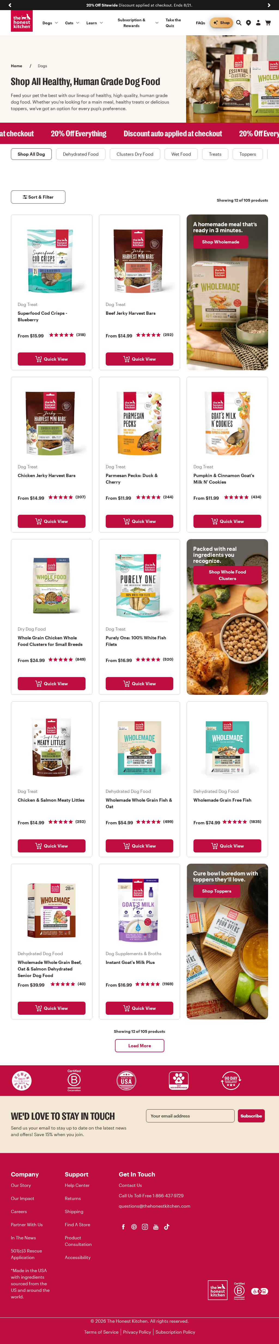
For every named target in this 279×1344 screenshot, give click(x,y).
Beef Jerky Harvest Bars (131, 313)
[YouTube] (155, 1226)
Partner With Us (27, 1224)
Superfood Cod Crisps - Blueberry (42, 316)
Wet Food (181, 154)
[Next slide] (269, 5)
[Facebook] (123, 1226)
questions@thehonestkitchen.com (154, 1205)
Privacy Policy (137, 1331)
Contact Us (130, 1185)
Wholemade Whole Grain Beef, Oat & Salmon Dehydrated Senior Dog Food (50, 969)
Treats (215, 154)
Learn (91, 22)
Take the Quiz (173, 22)
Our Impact (22, 1198)
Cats (69, 22)
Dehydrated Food (81, 154)
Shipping (74, 1211)
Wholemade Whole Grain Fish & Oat (139, 803)
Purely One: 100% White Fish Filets (136, 641)
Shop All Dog (31, 154)
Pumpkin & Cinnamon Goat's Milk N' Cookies (223, 478)
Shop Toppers (216, 890)
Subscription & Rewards (131, 22)
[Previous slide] (10, 5)
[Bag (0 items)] (268, 22)
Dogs (47, 22)
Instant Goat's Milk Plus (130, 962)
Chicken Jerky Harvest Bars (46, 475)
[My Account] (258, 22)
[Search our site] (238, 22)
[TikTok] (166, 1226)
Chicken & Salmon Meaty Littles (51, 799)
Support (76, 1174)
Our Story (21, 1185)
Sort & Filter (41, 196)
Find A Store (77, 1224)
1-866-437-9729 (168, 1195)
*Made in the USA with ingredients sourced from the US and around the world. (30, 1283)
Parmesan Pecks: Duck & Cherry (132, 478)
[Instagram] (145, 1226)
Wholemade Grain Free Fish (222, 799)
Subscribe (251, 1115)
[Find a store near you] (248, 22)
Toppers (247, 154)
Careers (19, 1211)
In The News (23, 1237)
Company (25, 1174)
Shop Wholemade (220, 241)
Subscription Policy (175, 1331)
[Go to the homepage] (22, 21)
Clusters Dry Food (135, 154)
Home (16, 65)
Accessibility (77, 1257)
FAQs (200, 22)
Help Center (77, 1185)
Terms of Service (101, 1331)
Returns (73, 1198)
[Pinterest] (134, 1226)
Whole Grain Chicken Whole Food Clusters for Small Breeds (50, 641)
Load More (139, 1045)
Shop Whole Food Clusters (227, 575)
